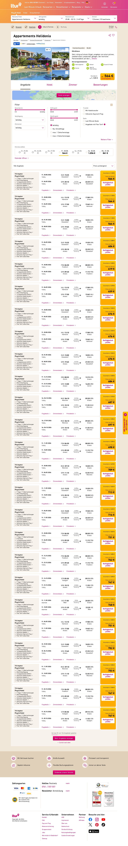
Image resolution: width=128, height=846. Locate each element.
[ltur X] (90, 826)
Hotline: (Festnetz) (35, 2)
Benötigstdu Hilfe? (111, 27)
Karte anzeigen (64, 95)
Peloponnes (47, 40)
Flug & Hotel (16, 13)
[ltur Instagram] (97, 821)
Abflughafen (42, 17)
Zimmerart (18, 124)
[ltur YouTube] (103, 821)
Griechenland (24, 40)
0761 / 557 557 (48, 786)
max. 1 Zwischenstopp (61, 132)
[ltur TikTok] (103, 826)
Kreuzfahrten (35, 13)
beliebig (56, 125)
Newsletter (58, 2)
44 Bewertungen (31, 43)
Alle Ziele (15, 40)
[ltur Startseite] (16, 5)
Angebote (25, 84)
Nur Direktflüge (58, 129)
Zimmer (94, 17)
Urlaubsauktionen (69, 2)
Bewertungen (100, 84)
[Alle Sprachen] (88, 2)
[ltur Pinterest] (97, 826)
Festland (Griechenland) (36, 40)
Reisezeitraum (69, 17)
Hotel (25, 13)
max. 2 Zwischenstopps (61, 136)
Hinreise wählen (20, 147)
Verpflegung (19, 116)
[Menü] (108, 783)
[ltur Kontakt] (116, 27)
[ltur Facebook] (90, 821)
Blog (78, 2)
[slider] (15, 109)
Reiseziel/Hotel (17, 17)
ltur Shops (50, 2)
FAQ (83, 2)
